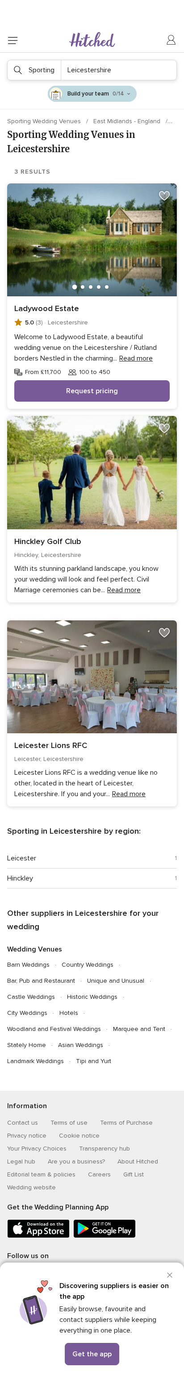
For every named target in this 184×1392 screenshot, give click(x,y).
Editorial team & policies (41, 1174)
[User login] (171, 40)
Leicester (21, 858)
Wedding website (31, 1187)
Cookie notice (79, 1135)
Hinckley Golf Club (47, 541)
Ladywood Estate (46, 308)
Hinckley (20, 878)
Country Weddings (87, 964)
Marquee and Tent (139, 1029)
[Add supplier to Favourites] (164, 196)
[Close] (170, 1275)
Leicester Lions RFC (50, 745)
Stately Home (26, 1045)
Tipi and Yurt (93, 1061)
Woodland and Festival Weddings (54, 1029)
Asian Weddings (80, 1045)
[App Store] (38, 1236)
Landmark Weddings (35, 1061)
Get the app (92, 1354)
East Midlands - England (127, 121)
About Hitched (137, 1161)
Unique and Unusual (115, 981)
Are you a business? (76, 1161)
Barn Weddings (28, 964)
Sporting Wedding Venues (45, 121)
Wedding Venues (34, 949)
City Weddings (27, 1013)
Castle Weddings (31, 997)
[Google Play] (104, 1236)
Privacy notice (26, 1135)
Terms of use (69, 1122)
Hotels (68, 1013)
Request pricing (92, 390)
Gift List (133, 1174)
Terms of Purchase (126, 1122)
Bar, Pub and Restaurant (41, 981)
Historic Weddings (92, 997)
